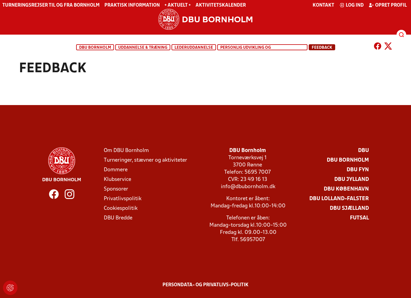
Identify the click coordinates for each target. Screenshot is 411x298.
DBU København (346, 189)
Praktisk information (132, 5)
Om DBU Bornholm (126, 150)
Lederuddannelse (194, 48)
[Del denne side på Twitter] (388, 47)
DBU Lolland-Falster (339, 198)
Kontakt (323, 5)
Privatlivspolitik (122, 198)
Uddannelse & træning (142, 48)
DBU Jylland (351, 179)
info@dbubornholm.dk (248, 186)
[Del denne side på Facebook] (377, 47)
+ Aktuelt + (178, 5)
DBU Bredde (118, 218)
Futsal (359, 218)
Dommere (116, 169)
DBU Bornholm (95, 48)
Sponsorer (116, 189)
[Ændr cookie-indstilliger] (10, 288)
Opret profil (391, 5)
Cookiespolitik (121, 208)
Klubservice (117, 179)
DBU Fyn (358, 169)
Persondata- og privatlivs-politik (205, 285)
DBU (363, 150)
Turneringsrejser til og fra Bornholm (51, 5)
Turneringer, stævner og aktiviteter (145, 160)
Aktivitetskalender (221, 5)
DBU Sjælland (349, 208)
